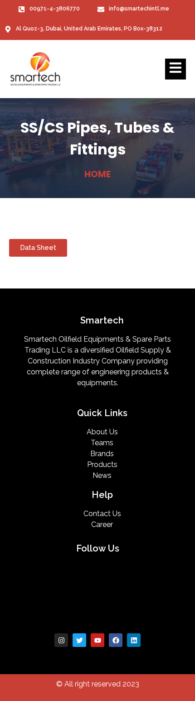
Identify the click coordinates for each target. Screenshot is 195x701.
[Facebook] (115, 640)
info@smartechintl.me (139, 8)
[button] (38, 248)
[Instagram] (61, 640)
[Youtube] (97, 640)
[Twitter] (79, 640)
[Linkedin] (134, 640)
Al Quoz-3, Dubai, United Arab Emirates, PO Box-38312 (89, 28)
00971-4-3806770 (54, 8)
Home (97, 174)
